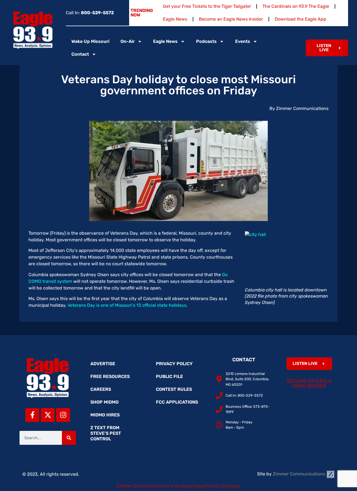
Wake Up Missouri (90, 41)
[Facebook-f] (32, 415)
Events (242, 41)
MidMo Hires (105, 415)
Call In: (90, 12)
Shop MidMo (104, 402)
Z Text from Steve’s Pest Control (105, 433)
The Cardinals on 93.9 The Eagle (295, 6)
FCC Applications (177, 402)
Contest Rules (174, 389)
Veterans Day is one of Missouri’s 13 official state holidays (126, 305)
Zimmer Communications (299, 474)
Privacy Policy (174, 363)
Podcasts (206, 41)
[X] (48, 415)
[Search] (69, 438)
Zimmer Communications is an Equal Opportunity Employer (178, 485)
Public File (169, 376)
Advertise (102, 363)
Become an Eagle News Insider (231, 19)
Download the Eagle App (300, 19)
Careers (100, 389)
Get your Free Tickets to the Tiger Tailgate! (207, 6)
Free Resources (110, 376)
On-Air (127, 41)
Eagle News (175, 19)
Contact (80, 54)
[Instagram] (63, 415)
